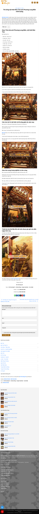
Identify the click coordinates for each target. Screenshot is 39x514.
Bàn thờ (3, 132)
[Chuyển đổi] (37, 343)
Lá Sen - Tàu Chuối (4, 359)
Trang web (4, 327)
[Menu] (37, 2)
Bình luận (4, 309)
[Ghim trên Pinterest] (22, 295)
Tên (3, 318)
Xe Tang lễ (3, 370)
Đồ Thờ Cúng (3, 355)
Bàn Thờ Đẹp (3, 481)
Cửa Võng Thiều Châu (5, 486)
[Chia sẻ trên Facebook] (17, 295)
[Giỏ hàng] (32, 2)
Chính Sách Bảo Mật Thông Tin (7, 469)
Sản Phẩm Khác (4, 365)
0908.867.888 (7, 379)
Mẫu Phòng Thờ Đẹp (5, 361)
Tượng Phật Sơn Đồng (5, 366)
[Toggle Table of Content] (8, 27)
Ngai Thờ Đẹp (4, 488)
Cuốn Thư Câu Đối (5, 484)
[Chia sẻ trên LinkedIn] (24, 295)
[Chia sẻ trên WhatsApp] (15, 295)
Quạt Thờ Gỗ (3, 363)
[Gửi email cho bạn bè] (20, 295)
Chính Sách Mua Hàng (5, 475)
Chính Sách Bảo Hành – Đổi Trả (7, 473)
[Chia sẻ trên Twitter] (18, 295)
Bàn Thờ (2, 343)
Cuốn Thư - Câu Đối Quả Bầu (6, 349)
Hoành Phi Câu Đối (5, 483)
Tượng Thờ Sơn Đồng (5, 368)
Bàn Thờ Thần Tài (4, 345)
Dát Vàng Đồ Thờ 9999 (5, 351)
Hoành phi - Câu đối (5, 357)
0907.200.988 (14, 379)
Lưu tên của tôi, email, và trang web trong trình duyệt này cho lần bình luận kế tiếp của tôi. (19, 332)
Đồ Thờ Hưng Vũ (22, 376)
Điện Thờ (2, 353)
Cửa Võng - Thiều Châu (5, 347)
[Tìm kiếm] (35, 2)
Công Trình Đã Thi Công (19, 8)
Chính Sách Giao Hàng (5, 471)
